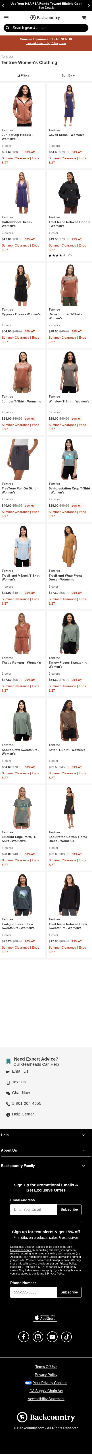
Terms (46, 1275)
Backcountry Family (18, 1167)
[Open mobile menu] (6, 17)
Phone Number (23, 1284)
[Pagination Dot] (43, 48)
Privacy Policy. (61, 1275)
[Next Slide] (89, 5)
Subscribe (69, 1210)
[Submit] (7, 28)
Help (5, 1136)
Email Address (22, 1201)
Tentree (7, 57)
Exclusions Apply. (21, 1251)
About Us (9, 1151)
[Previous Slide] (3, 5)
